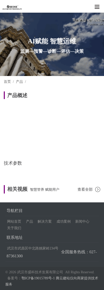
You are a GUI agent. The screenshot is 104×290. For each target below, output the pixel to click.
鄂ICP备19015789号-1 (38, 278)
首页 (7, 82)
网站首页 (14, 221)
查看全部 (85, 189)
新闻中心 (82, 221)
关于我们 (14, 228)
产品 (19, 82)
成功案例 (64, 221)
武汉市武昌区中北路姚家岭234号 (32, 248)
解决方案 (45, 221)
